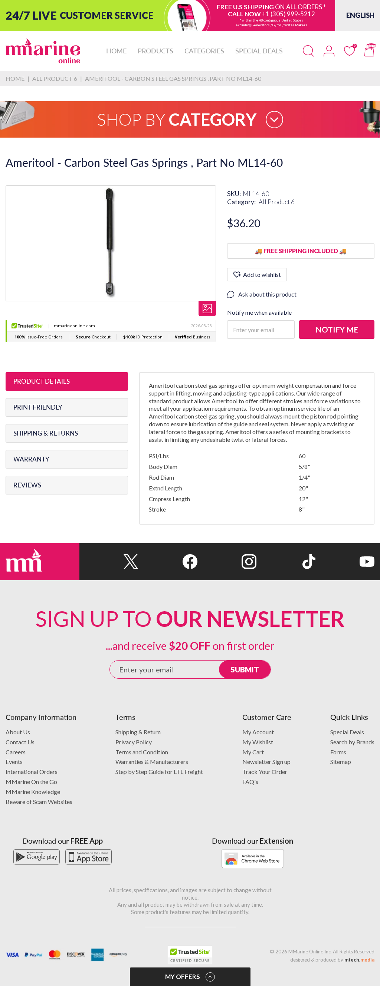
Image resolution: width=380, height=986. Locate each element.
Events (14, 761)
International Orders (32, 771)
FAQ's (250, 781)
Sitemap (340, 761)
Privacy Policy (133, 741)
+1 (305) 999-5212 (288, 14)
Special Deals (347, 731)
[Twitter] (108, 561)
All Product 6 (277, 202)
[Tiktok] (285, 561)
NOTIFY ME (336, 329)
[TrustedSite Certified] (190, 955)
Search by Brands (352, 741)
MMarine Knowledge (33, 791)
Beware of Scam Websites (39, 801)
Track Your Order (264, 771)
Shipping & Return (138, 731)
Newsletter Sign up (266, 761)
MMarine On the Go (31, 781)
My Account (258, 731)
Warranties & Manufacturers (151, 761)
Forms (338, 751)
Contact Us (20, 741)
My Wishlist (257, 741)
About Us (18, 731)
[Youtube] (344, 561)
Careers (16, 751)
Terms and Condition (141, 751)
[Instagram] (226, 561)
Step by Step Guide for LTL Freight (159, 771)
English (360, 15)
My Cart (253, 751)
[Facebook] (167, 561)
